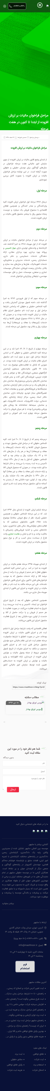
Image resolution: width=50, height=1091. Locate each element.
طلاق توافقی (38, 1054)
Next (45, 721)
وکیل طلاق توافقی (14, 1065)
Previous (4, 721)
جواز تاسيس (10, 248)
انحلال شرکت (38, 1070)
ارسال (13, 790)
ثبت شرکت (39, 1059)
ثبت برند (18, 1054)
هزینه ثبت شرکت (14, 1070)
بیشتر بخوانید (8, 903)
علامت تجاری (14, 534)
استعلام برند (38, 1065)
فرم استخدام (25, 966)
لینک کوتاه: (41, 683)
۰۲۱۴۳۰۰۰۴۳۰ (19, 6)
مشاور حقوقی (16, 1059)
